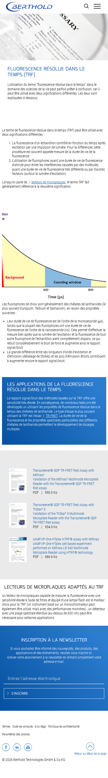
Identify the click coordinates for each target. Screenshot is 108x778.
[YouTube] (28, 747)
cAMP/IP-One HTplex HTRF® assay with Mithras (66, 539)
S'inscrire (19, 693)
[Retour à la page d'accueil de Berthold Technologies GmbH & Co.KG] (29, 7)
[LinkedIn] (17, 747)
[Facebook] (6, 747)
